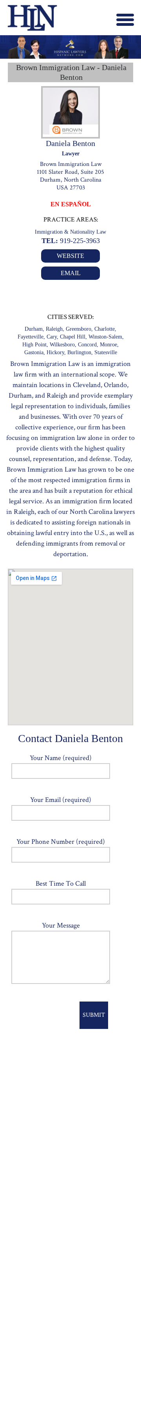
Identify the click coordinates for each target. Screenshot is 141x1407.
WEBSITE (70, 255)
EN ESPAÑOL (71, 204)
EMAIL (71, 273)
